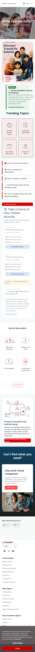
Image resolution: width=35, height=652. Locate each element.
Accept (17, 648)
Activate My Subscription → (17, 107)
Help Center (12, 3)
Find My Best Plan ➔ (11, 314)
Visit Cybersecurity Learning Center (15, 440)
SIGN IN (27, 25)
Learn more (17, 639)
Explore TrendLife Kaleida (8, 79)
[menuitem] (24, 3)
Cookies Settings (17, 643)
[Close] (33, 629)
